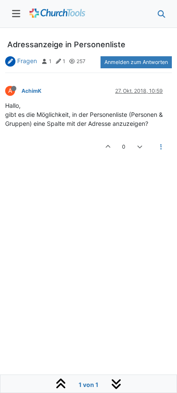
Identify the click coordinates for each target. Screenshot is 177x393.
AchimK (31, 91)
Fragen (27, 60)
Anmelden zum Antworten (136, 62)
